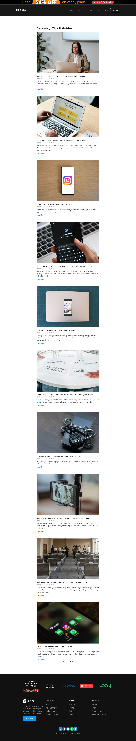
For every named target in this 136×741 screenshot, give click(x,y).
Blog (99, 10)
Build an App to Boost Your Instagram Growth (55, 646)
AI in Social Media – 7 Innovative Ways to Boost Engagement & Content (64, 266)
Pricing (91, 10)
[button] (60, 729)
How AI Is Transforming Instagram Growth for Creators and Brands (63, 518)
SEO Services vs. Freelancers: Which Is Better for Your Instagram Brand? (65, 394)
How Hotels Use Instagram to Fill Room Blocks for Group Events (62, 582)
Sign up (115, 10)
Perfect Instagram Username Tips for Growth (54, 204)
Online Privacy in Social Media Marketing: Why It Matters (59, 456)
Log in (106, 10)
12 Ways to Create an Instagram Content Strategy (56, 330)
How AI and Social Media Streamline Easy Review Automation (61, 76)
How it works (81, 10)
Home (72, 10)
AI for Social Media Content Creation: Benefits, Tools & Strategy (62, 140)
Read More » (41, 89)
